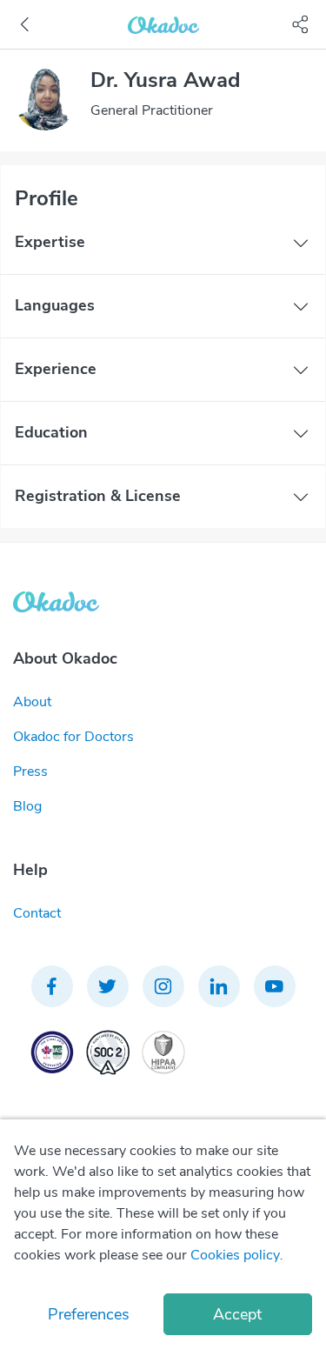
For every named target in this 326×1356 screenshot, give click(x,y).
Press (30, 771)
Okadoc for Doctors (73, 736)
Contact (37, 913)
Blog (27, 806)
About (32, 701)
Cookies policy (235, 1255)
